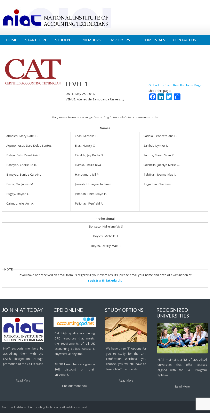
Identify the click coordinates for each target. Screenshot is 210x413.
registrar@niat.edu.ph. (105, 280)
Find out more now (74, 386)
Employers (119, 40)
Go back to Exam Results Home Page (175, 85)
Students (64, 40)
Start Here (36, 40)
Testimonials (151, 40)
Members (91, 40)
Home (11, 40)
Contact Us (184, 40)
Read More (23, 380)
